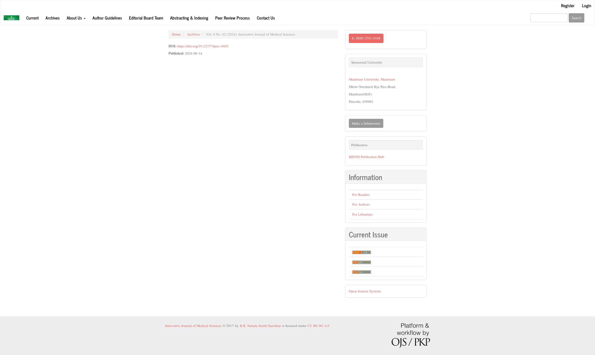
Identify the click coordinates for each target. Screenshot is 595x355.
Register (568, 5)
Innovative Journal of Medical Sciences (194, 325)
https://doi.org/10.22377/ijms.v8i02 (202, 46)
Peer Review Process (232, 17)
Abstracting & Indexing (189, 17)
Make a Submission (366, 123)
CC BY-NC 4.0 (318, 325)
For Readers (361, 194)
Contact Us (266, 17)
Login (586, 5)
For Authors (361, 204)
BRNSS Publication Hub (366, 156)
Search (576, 18)
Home (176, 34)
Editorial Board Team (146, 17)
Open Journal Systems (365, 291)
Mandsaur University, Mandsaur (372, 79)
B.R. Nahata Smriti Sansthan (261, 325)
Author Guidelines (107, 17)
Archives (53, 17)
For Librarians (362, 214)
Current (32, 17)
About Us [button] (75, 17)
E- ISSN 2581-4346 (366, 38)
